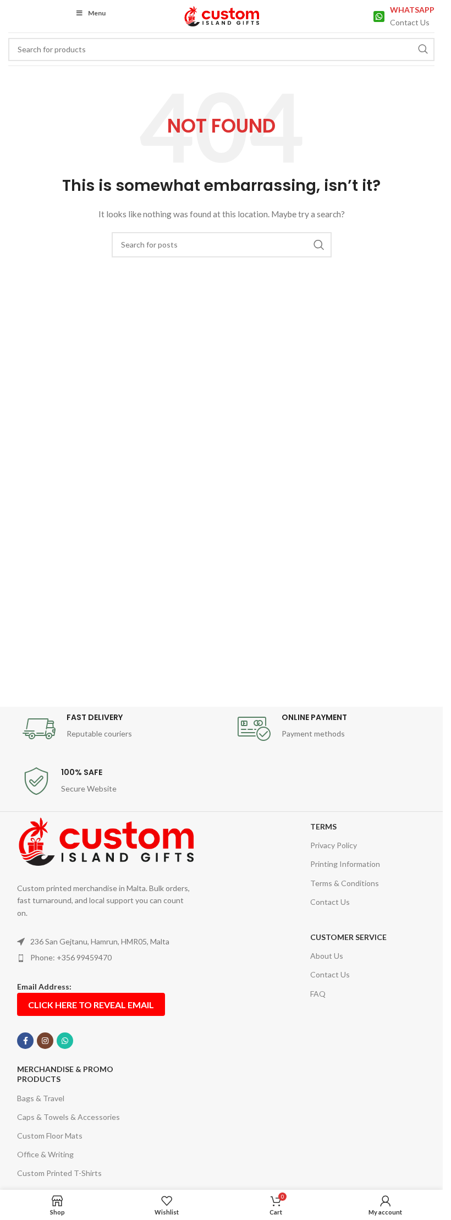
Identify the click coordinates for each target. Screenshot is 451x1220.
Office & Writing (45, 1154)
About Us (326, 955)
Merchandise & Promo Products (65, 1074)
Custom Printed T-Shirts (59, 1173)
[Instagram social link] (45, 1040)
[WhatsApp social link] (65, 1040)
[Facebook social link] (25, 1040)
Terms (323, 826)
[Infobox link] (404, 16)
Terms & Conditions (344, 883)
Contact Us (330, 901)
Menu (97, 13)
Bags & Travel (40, 1098)
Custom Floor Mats (49, 1135)
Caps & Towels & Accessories (68, 1117)
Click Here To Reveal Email (91, 1004)
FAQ (318, 993)
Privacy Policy (333, 845)
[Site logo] (221, 15)
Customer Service (348, 937)
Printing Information (345, 864)
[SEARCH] (423, 49)
